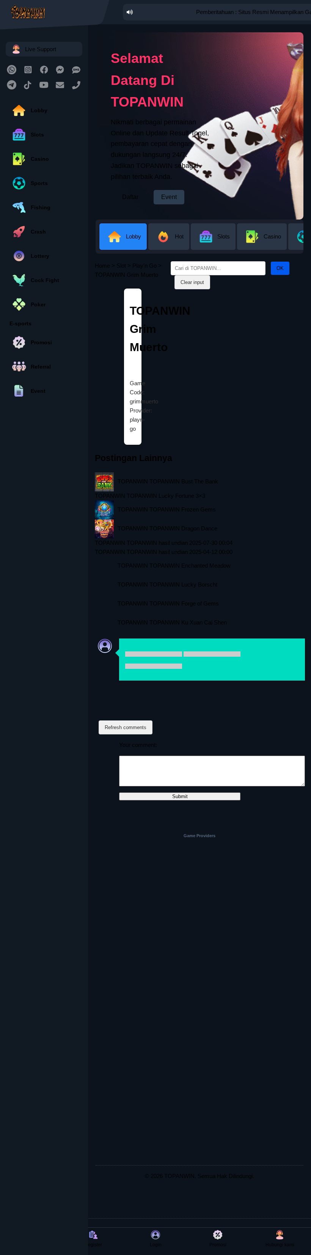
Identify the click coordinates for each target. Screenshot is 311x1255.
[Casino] (262, 244)
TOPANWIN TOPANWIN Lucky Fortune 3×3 (150, 496)
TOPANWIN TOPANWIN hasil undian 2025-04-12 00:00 (163, 552)
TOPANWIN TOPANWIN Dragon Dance (167, 528)
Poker (38, 304)
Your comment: (138, 745)
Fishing (40, 207)
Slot (121, 265)
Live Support (40, 49)
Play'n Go (144, 265)
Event (38, 391)
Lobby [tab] (133, 236)
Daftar (130, 197)
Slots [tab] (223, 236)
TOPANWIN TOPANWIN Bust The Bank (168, 481)
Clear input (192, 282)
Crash (38, 232)
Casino (40, 159)
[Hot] (169, 244)
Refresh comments (125, 727)
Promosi (41, 342)
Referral (41, 367)
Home (102, 265)
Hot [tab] (179, 236)
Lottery (40, 256)
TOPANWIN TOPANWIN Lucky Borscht (167, 584)
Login (156, 1244)
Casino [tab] (272, 236)
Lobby (39, 110)
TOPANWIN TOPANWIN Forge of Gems (168, 603)
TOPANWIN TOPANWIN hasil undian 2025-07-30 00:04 (163, 543)
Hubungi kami (279, 1244)
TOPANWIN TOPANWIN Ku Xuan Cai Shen (172, 622)
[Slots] (214, 244)
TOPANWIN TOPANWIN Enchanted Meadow (174, 565)
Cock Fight (45, 280)
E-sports (20, 323)
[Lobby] (123, 244)
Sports (39, 183)
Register (93, 1244)
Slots (37, 135)
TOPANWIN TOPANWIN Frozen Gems (167, 509)
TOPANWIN (179, 1176)
